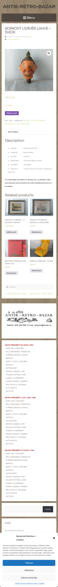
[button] (54, 538)
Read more (36, 232)
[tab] (13, 132)
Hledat (47, 509)
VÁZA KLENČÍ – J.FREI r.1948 (40, 294)
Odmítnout (29, 570)
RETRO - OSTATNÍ (30, 120)
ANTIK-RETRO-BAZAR (29, 6)
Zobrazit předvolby (29, 578)
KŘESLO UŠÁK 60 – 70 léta (17, 294)
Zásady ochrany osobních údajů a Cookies (30, 583)
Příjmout (29, 563)
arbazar (28, 37)
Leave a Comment (13, 39)
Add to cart (12, 113)
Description (13, 132)
